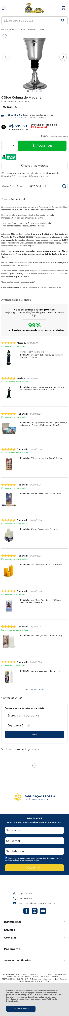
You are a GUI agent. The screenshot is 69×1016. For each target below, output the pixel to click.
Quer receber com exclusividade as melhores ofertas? (34, 822)
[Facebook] (26, 913)
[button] (28, 91)
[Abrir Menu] (3, 8)
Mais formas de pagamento (54, 136)
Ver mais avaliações (34, 689)
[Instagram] (35, 913)
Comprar (45, 145)
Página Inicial (8, 29)
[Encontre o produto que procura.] (63, 20)
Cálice (41, 29)
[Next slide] (63, 57)
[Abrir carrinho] (63, 8)
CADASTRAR (34, 867)
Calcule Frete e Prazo (12, 186)
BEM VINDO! (34, 818)
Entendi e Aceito (21, 1008)
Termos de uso (27, 858)
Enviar (34, 734)
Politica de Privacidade (45, 858)
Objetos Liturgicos (27, 29)
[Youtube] (43, 913)
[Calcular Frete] (64, 186)
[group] (34, 797)
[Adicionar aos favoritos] (5, 36)
